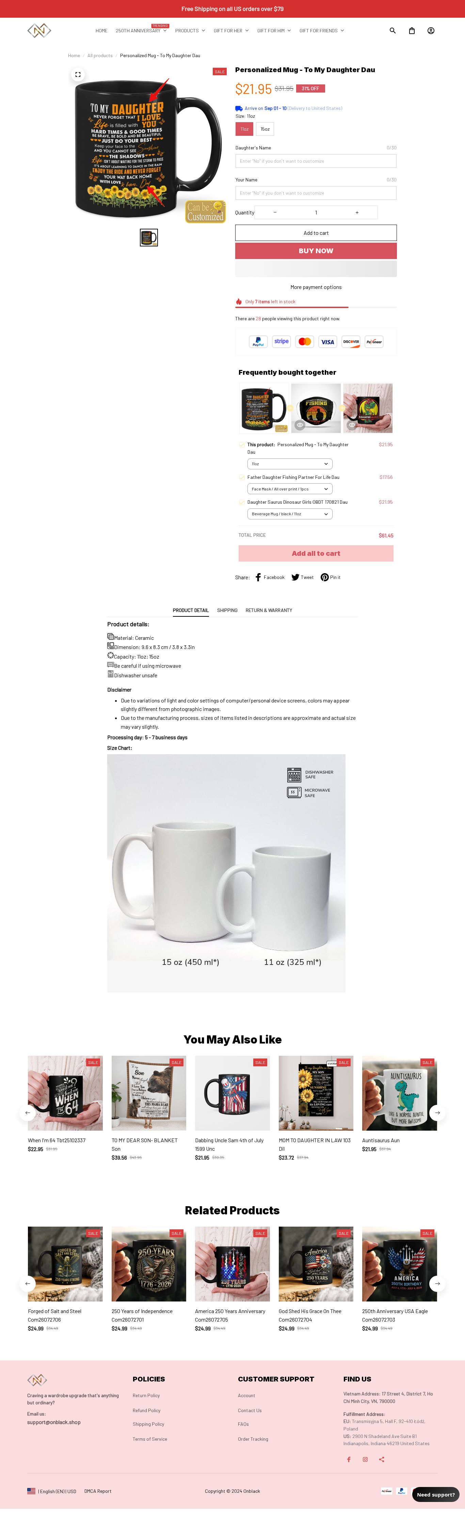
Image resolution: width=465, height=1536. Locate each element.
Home (74, 55)
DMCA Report (98, 1491)
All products (100, 55)
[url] (36, 1414)
